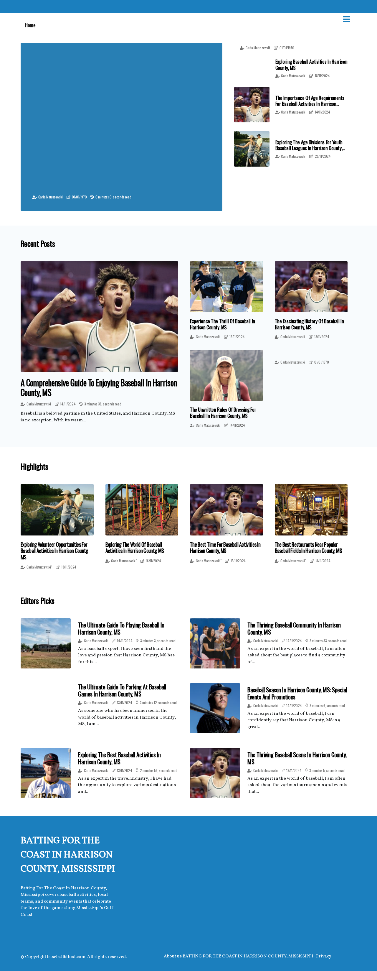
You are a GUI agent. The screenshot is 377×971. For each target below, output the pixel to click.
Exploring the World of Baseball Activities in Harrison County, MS (134, 547)
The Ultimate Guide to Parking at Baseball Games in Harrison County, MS (122, 690)
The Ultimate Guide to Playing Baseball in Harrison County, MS (121, 628)
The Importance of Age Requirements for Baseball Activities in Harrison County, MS (310, 104)
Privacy (323, 956)
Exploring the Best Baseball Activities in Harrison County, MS (119, 758)
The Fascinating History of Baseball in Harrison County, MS (309, 324)
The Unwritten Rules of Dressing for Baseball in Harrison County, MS (223, 412)
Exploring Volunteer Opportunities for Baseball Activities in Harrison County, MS (54, 551)
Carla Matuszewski (50, 196)
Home (30, 25)
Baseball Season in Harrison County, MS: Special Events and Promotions (297, 693)
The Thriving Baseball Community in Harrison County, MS (294, 628)
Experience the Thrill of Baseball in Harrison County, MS (222, 324)
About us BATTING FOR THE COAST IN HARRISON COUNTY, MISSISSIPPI (238, 956)
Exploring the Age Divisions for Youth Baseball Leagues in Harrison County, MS (309, 148)
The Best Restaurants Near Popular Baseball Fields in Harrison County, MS (308, 547)
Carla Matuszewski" (39, 566)
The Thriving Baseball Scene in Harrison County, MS (297, 758)
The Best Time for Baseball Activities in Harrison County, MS (225, 547)
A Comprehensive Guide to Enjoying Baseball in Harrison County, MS (99, 388)
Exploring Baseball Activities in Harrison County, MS (311, 64)
